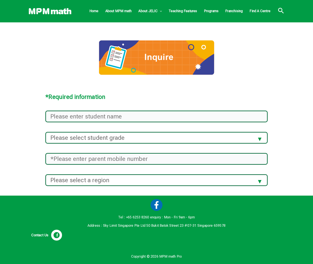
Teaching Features (183, 11)
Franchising (234, 11)
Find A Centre (260, 11)
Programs (211, 11)
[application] (160, 11)
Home (94, 11)
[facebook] (156, 205)
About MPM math (118, 11)
